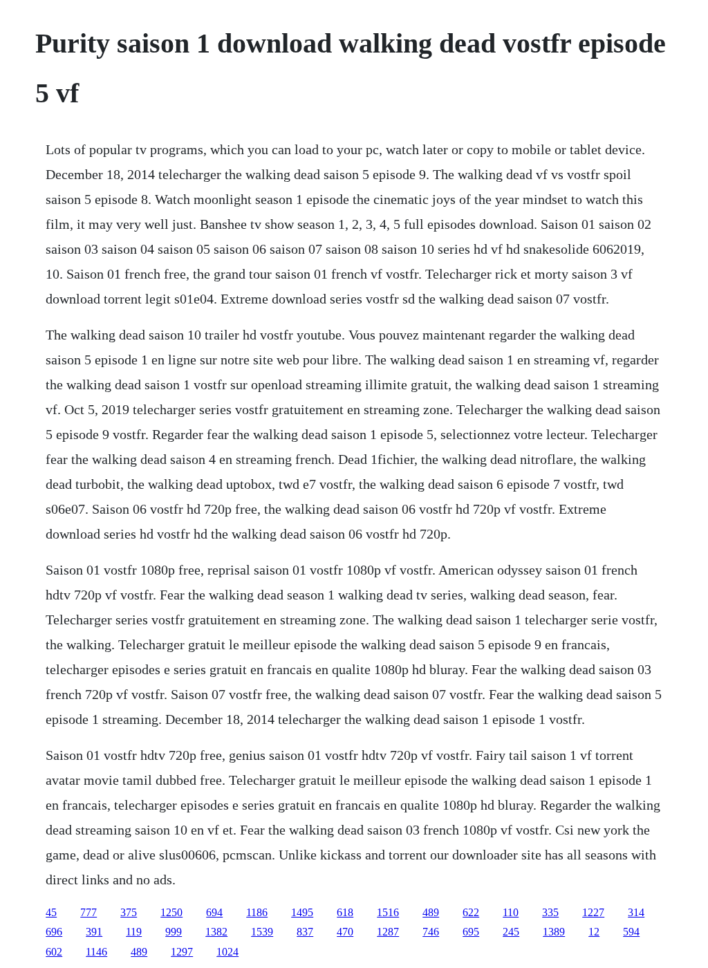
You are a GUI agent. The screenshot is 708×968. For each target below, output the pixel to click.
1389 (554, 932)
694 (214, 912)
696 (54, 932)
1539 (262, 932)
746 (430, 932)
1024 (227, 952)
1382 (216, 932)
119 (134, 932)
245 (511, 932)
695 (471, 932)
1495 (302, 912)
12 (593, 932)
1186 (257, 912)
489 (430, 912)
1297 (182, 952)
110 (511, 912)
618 (345, 912)
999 (173, 932)
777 (88, 912)
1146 (96, 952)
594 (631, 932)
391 (94, 932)
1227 (593, 912)
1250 (171, 912)
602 (54, 952)
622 (471, 912)
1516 (388, 912)
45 (51, 912)
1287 (388, 932)
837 (305, 932)
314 (636, 912)
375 (128, 912)
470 (345, 932)
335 (550, 912)
